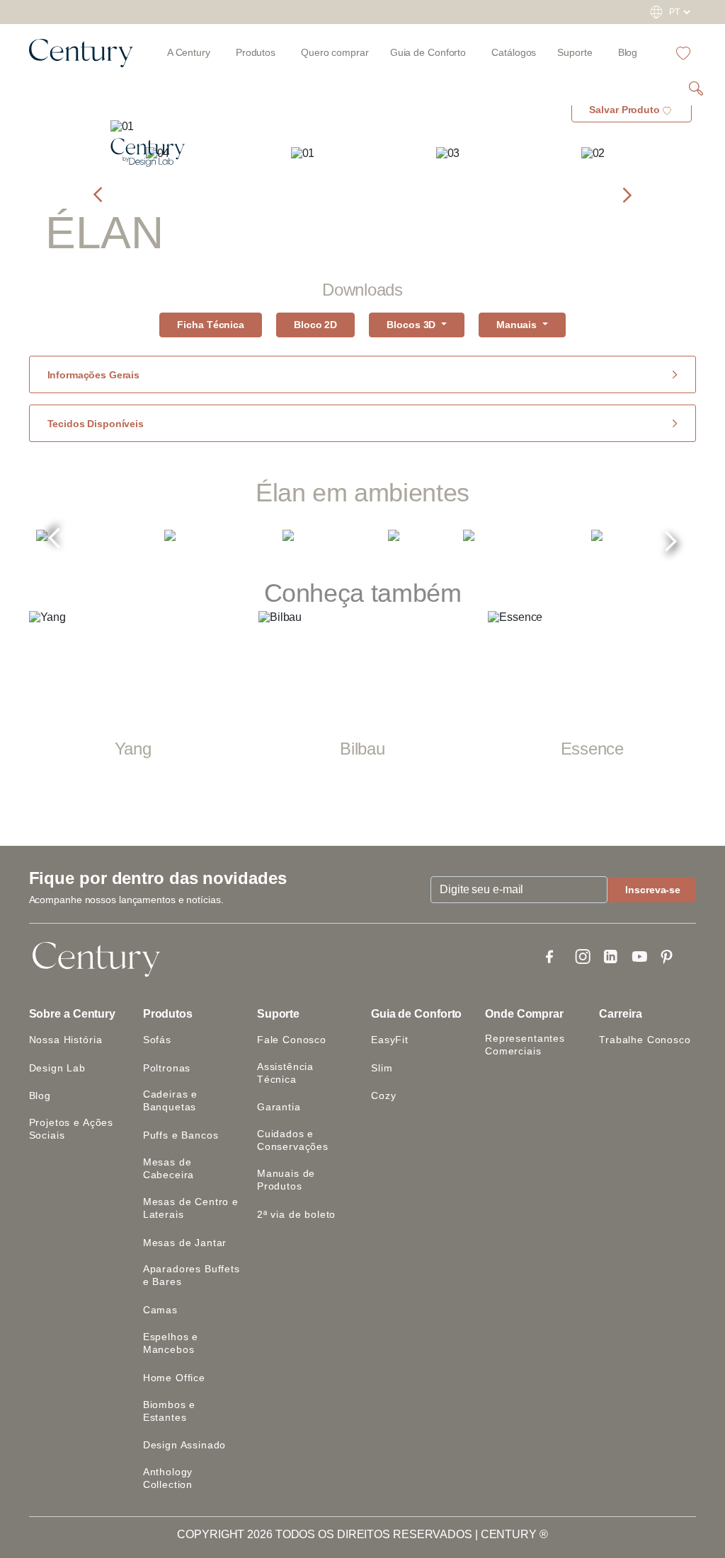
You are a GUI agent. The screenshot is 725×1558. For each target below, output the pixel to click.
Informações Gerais (93, 374)
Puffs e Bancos (181, 1135)
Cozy (383, 1095)
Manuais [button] (518, 324)
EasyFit (390, 1039)
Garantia (279, 1106)
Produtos (255, 52)
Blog (628, 52)
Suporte (574, 52)
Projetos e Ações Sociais (71, 1129)
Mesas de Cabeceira (169, 1168)
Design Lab (57, 1068)
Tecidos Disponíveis (95, 423)
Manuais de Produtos (286, 1180)
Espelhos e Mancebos (170, 1343)
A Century (188, 52)
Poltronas (167, 1068)
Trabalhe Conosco (644, 1039)
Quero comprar (335, 52)
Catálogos (513, 52)
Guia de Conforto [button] (428, 52)
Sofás (157, 1039)
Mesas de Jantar (185, 1242)
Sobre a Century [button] (72, 1014)
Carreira (620, 1014)
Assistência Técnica (285, 1073)
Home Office (174, 1377)
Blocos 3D (412, 324)
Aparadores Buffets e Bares (191, 1275)
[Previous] (54, 543)
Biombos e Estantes (169, 1411)
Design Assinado (185, 1445)
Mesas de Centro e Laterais (191, 1208)
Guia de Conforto (416, 1014)
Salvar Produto (624, 109)
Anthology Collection (168, 1478)
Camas (160, 1309)
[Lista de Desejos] (683, 52)
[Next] (670, 536)
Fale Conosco (291, 1039)
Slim (381, 1068)
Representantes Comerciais (525, 1045)
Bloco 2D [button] (315, 324)
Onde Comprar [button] (524, 1014)
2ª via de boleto (296, 1214)
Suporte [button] (278, 1014)
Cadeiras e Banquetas (170, 1100)
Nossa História (66, 1039)
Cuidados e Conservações (293, 1140)
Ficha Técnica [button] (210, 324)
